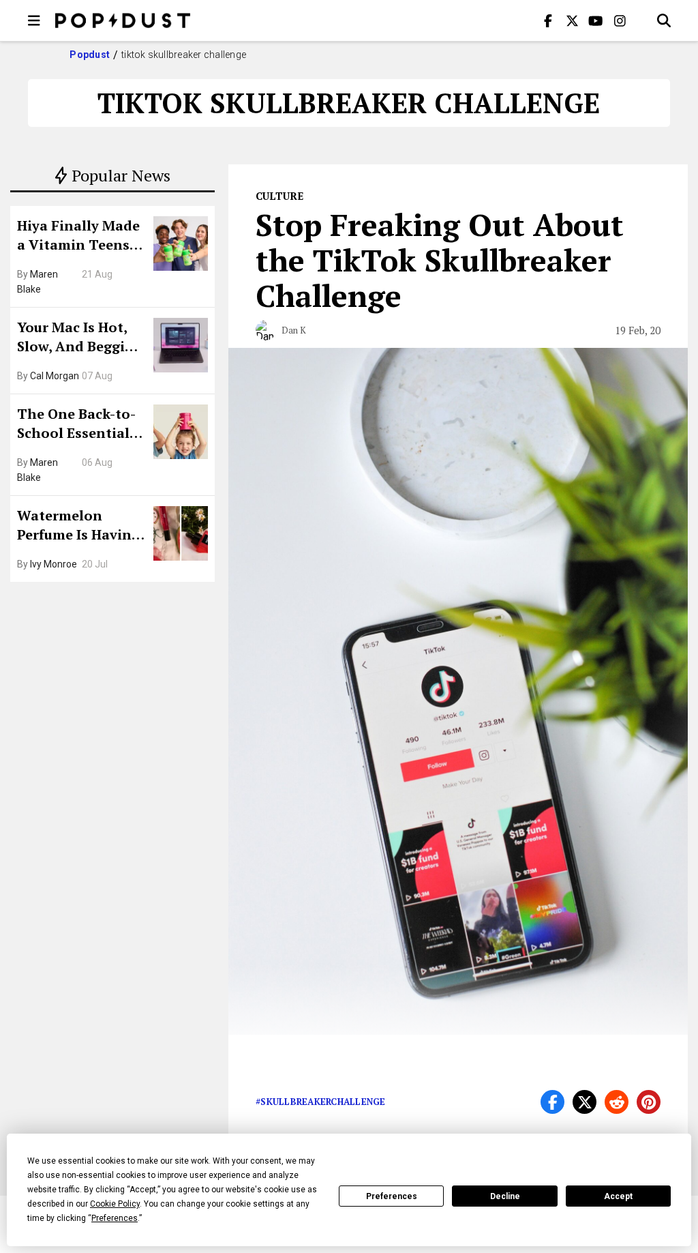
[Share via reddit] (616, 1102)
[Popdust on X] (572, 20)
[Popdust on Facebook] (548, 20)
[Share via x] (584, 1102)
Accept (618, 1196)
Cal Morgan (54, 375)
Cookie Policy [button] (115, 1204)
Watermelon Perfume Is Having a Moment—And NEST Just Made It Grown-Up (78, 526)
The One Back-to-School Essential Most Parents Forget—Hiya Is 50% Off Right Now (80, 424)
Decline (505, 1196)
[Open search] (663, 20)
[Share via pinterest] (649, 1102)
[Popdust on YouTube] (596, 20)
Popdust (90, 54)
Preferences (391, 1196)
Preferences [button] (114, 1218)
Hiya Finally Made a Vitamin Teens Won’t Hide (78, 236)
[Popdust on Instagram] (619, 20)
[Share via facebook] (552, 1102)
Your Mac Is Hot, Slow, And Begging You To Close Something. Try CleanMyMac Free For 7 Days (79, 338)
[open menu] (34, 20)
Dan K (294, 330)
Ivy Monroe (53, 564)
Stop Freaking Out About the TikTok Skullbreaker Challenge (440, 260)
